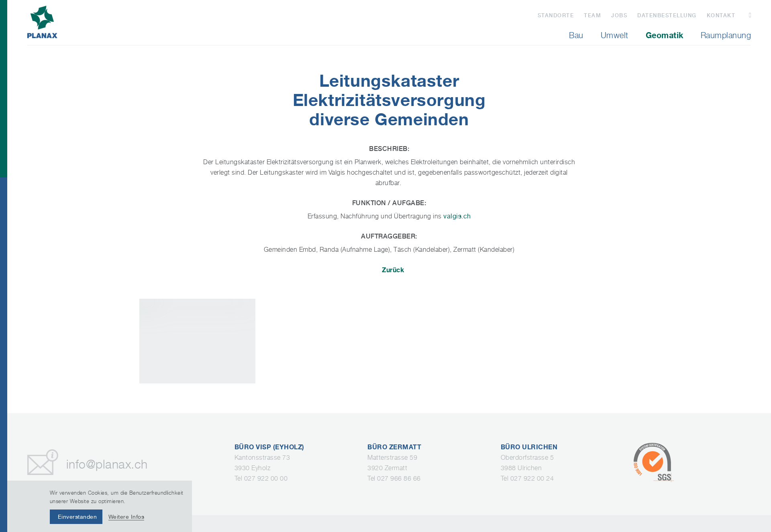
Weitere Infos (126, 517)
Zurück (393, 270)
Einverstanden (77, 517)
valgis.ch (457, 216)
